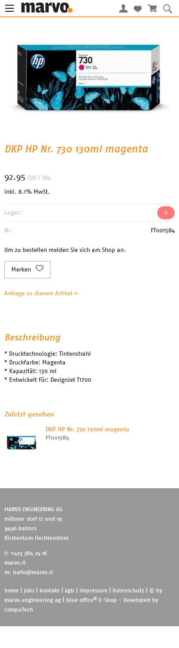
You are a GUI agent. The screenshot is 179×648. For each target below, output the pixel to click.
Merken (22, 270)
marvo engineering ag (32, 600)
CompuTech (18, 610)
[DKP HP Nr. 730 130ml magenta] (21, 442)
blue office (81, 600)
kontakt (50, 591)
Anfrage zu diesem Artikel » (41, 294)
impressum (93, 591)
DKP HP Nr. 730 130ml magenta (87, 429)
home (11, 591)
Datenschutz (128, 591)
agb (69, 591)
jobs (29, 591)
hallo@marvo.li (33, 572)
